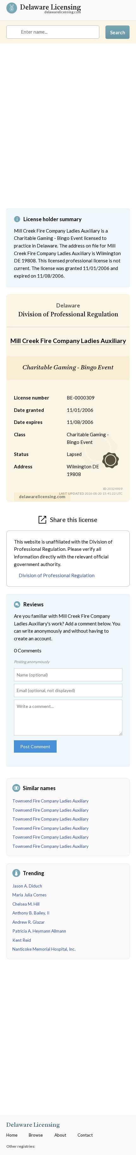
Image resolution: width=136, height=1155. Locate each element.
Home (11, 1135)
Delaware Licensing (50, 8)
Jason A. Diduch (27, 885)
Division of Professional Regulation (57, 575)
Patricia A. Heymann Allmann (39, 931)
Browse (36, 1135)
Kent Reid (21, 940)
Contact (85, 1135)
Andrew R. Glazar (28, 922)
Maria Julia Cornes (29, 894)
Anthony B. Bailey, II (30, 912)
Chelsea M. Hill (26, 904)
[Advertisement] (68, 131)
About (60, 1135)
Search (117, 32)
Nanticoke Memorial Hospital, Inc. (44, 949)
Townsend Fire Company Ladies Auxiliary (50, 800)
